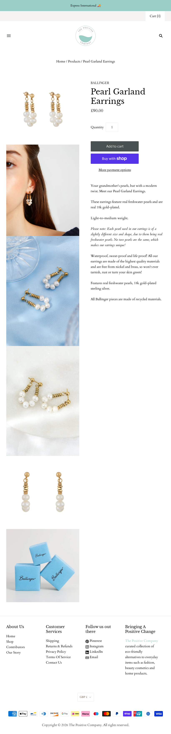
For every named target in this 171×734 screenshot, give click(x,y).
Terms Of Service (58, 657)
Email (93, 657)
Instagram (96, 646)
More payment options (115, 170)
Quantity (97, 127)
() (155, 16)
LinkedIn (96, 651)
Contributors (15, 647)
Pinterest (95, 641)
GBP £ (83, 697)
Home (60, 61)
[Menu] (8, 36)
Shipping (52, 641)
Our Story (13, 652)
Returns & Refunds (59, 646)
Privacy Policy (56, 651)
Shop (10, 641)
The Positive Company (141, 641)
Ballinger (100, 83)
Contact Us (54, 662)
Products (74, 61)
